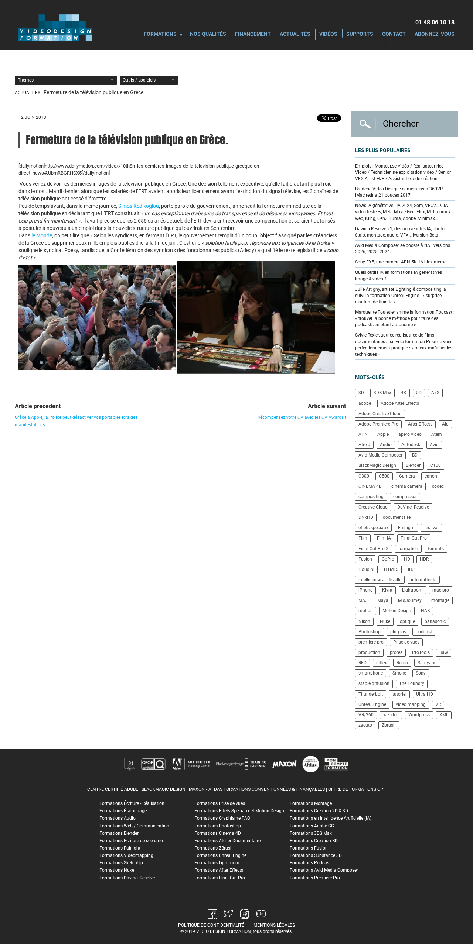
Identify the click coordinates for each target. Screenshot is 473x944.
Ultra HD (424, 694)
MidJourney (410, 600)
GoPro (388, 559)
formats (436, 548)
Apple (383, 434)
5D (419, 392)
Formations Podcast (310, 862)
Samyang (427, 662)
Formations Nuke (116, 870)
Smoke (399, 673)
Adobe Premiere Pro (378, 424)
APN (363, 434)
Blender (413, 465)
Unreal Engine (372, 704)
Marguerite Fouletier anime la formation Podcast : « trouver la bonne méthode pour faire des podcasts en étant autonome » (405, 318)
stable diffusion (373, 683)
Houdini (366, 569)
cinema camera (406, 486)
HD (407, 559)
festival (431, 527)
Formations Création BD (314, 840)
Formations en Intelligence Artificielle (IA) (330, 818)
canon (431, 476)
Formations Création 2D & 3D (319, 810)
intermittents (423, 579)
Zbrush (389, 725)
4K (403, 392)
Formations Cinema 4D (217, 833)
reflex (381, 662)
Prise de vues (406, 642)
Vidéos (328, 34)
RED (362, 662)
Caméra (407, 476)
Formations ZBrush (213, 848)
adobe (364, 403)
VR (438, 704)
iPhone (365, 590)
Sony (421, 673)
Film (362, 538)
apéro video (410, 434)
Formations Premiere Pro (315, 878)
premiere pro (371, 642)
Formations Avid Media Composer (324, 870)
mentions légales (274, 925)
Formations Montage (311, 803)
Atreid (364, 444)
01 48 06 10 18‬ (435, 22)
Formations (160, 34)
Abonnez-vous (435, 34)
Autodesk (410, 444)
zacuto (365, 725)
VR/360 (366, 714)
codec (438, 486)
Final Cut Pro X (373, 548)
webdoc (391, 714)
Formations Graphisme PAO (222, 818)
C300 (363, 476)
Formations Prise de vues (219, 803)
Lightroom (412, 590)
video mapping (411, 704)
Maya (382, 600)
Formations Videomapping (126, 855)
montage (440, 600)
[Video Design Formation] (55, 27)
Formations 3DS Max (311, 833)
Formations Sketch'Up (121, 862)
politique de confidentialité (211, 925)
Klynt (387, 590)
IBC (411, 569)
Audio (386, 444)
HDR (424, 559)
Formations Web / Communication (134, 825)
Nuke (385, 621)
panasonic (435, 621)
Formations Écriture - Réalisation (131, 803)
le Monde (41, 235)
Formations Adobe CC (312, 825)
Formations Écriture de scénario (131, 840)
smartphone (370, 673)
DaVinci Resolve (413, 507)
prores (396, 652)
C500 (384, 476)
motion (365, 610)
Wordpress (419, 714)
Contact (394, 34)
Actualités (295, 34)
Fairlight (406, 527)
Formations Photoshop (217, 825)
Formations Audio (117, 818)
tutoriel (399, 694)
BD (415, 455)
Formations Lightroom (216, 862)
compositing (371, 496)
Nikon (364, 621)
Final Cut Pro (414, 538)
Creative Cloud (373, 507)
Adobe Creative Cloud (380, 413)
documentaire (397, 517)
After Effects (420, 424)
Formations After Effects (218, 870)
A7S (435, 392)
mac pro (440, 590)
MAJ (363, 600)
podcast (424, 631)
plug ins (398, 631)
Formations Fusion (309, 848)
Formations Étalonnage (123, 810)
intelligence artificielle (379, 579)
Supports (359, 34)
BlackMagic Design (377, 465)
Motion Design (396, 610)
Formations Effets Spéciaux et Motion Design (239, 810)
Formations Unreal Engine (220, 855)
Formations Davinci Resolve (127, 878)
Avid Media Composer (380, 455)
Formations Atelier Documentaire (227, 840)
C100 (435, 465)
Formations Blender (119, 833)
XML (443, 714)
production (369, 652)
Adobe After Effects (400, 403)
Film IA (384, 538)
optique (407, 621)
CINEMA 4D (370, 486)
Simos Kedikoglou (138, 206)
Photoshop (369, 631)
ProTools (421, 652)
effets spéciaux (373, 527)
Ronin (402, 662)
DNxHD (365, 517)
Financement (253, 34)
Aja (445, 424)
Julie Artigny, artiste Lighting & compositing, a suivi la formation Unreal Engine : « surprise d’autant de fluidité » (400, 295)
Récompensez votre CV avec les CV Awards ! (302, 417)
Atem (436, 434)
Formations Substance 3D (316, 855)
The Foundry (411, 683)
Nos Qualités (208, 34)
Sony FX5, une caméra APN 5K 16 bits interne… (402, 262)
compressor (405, 496)
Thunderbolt (370, 694)
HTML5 (391, 569)
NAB (425, 610)
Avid (434, 444)
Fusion (365, 559)
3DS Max (382, 392)
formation (408, 548)
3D (361, 392)
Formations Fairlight (119, 848)
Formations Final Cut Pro (219, 878)
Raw (443, 652)
